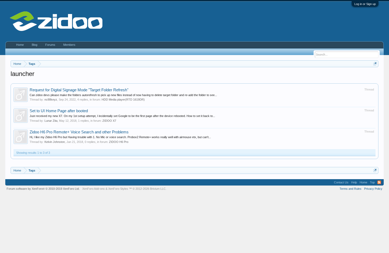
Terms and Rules (350, 188)
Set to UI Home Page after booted (59, 111)
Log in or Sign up (365, 4)
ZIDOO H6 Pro (118, 141)
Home (20, 44)
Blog (34, 44)
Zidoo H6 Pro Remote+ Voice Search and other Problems (79, 132)
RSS (379, 182)
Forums (50, 44)
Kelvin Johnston (54, 141)
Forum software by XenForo (43, 188)
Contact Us (341, 182)
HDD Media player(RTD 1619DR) (123, 99)
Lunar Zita (50, 120)
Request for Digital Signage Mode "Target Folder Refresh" (79, 90)
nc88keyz (50, 99)
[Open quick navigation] (375, 63)
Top (372, 182)
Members (69, 44)
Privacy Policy (373, 188)
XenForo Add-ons (93, 188)
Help (354, 182)
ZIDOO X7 (109, 120)
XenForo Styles (118, 188)
